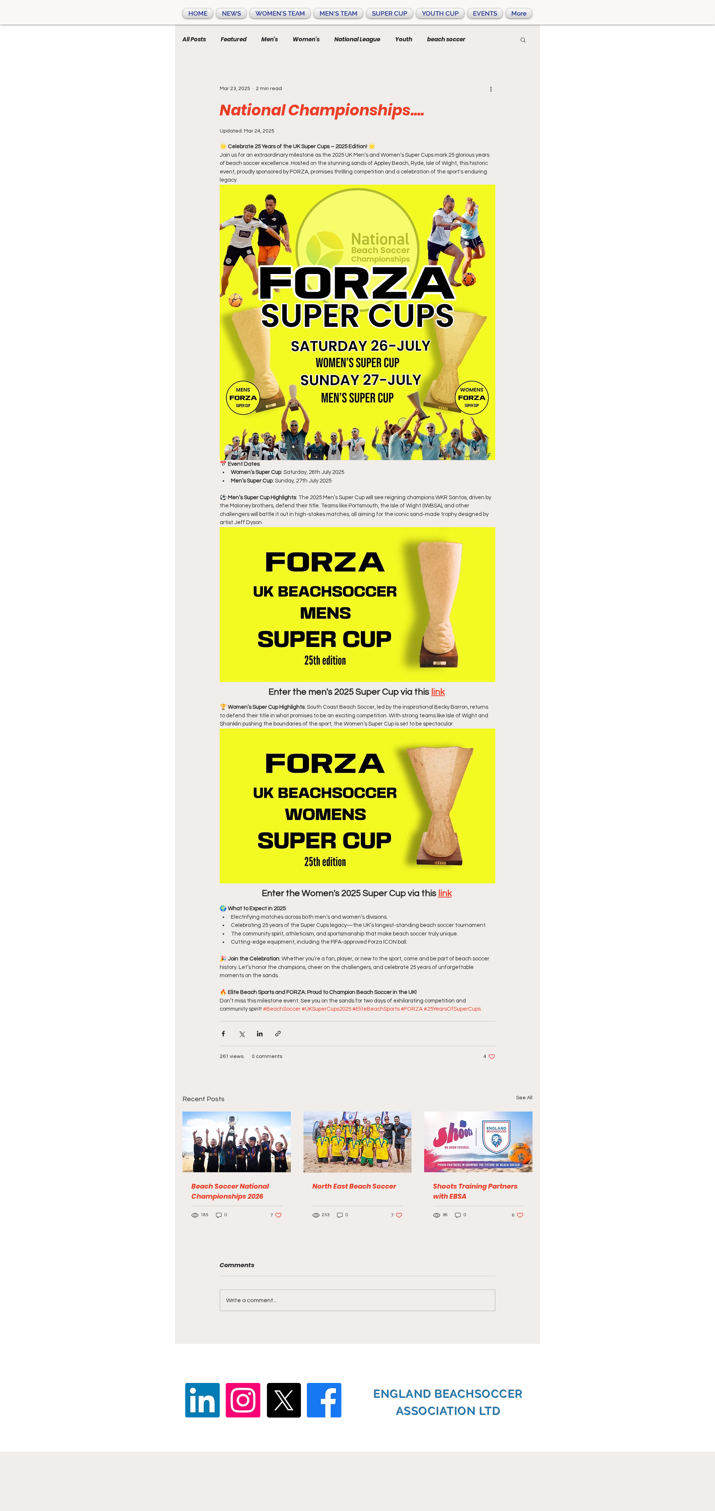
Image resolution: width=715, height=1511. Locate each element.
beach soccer (446, 39)
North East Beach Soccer (354, 1186)
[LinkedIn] (202, 1400)
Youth (403, 39)
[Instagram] (243, 1400)
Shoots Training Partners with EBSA (475, 1191)
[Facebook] (324, 1400)
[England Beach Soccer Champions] (236, 1142)
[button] (523, 39)
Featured (234, 39)
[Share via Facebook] (223, 1033)
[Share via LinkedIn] (259, 1033)
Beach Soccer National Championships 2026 (230, 1191)
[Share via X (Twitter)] (241, 1033)
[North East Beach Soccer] (358, 1142)
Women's (306, 39)
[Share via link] (278, 1033)
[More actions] (490, 88)
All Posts (194, 39)
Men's (269, 39)
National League (357, 39)
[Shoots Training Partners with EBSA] (478, 1142)
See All (524, 1097)
